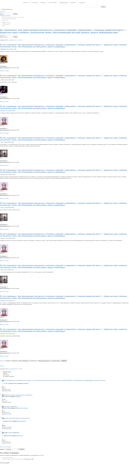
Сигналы (35, 2)
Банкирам (21, 17)
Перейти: (2, 449)
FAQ (4, 25)
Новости (26, 2)
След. (4, 360)
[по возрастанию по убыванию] (59, 361)
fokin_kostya (8, 427)
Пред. (1, 360)
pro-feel (9, 421)
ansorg (3, 110)
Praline (9, 435)
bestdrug (15, 383)
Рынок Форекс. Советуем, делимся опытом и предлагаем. (17, 395)
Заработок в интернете (22, 408)
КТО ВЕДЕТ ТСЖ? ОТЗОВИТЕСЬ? (10, 432)
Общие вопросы (21, 421)
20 (6, 383)
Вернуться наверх (4, 70)
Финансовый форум (8, 17)
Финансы (16, 17)
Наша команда (6, 459)
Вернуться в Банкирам (5, 446)
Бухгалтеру (20, 435)
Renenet (7, 441)
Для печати (6, 20)
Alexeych (3, 49)
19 (4, 383)
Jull (6, 401)
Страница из (12, 40)
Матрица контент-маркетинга (9, 406)
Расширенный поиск (5, 15)
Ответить (2, 35)
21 (8, 383)
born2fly (7, 412)
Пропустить (3, 11)
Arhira (2, 80)
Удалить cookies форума (17, 459)
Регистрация (6, 24)
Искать (103, 6)
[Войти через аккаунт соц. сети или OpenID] (7, 22)
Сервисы (82, 2)
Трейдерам (26, 383)
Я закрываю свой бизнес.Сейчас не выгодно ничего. (16, 418)
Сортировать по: (34, 360)
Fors (2, 142)
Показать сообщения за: (12, 360)
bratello (7, 396)
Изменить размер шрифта (9, 18)
